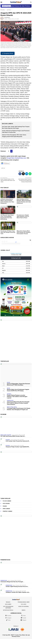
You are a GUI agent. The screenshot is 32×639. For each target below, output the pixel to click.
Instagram (9, 617)
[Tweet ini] (23, 173)
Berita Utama (4, 434)
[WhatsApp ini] (30, 173)
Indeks (23, 610)
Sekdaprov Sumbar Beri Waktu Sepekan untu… (18, 592)
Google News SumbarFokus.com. (16, 158)
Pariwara (9, 393)
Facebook (9, 615)
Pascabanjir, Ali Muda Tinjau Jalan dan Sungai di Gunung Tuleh (8, 232)
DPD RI (3, 168)
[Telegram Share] (26, 173)
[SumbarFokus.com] (16, 2)
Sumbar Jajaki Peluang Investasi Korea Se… (17, 586)
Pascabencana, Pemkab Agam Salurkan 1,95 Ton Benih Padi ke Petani (23, 216)
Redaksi (8, 602)
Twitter (24, 615)
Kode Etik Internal (23, 606)
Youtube (24, 617)
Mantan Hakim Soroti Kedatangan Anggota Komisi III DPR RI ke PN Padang (18, 390)
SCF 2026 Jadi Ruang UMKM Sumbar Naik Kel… (13, 436)
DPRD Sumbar (6, 508)
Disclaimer (8, 604)
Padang (5, 506)
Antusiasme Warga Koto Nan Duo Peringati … (12, 581)
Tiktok (9, 620)
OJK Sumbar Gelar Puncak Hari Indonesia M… (18, 441)
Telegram (24, 620)
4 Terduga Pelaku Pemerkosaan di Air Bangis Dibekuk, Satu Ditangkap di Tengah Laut (18, 409)
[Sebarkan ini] (19, 173)
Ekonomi (9, 434)
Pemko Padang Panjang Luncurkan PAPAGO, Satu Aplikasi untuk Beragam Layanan (17, 396)
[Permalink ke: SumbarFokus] (2, 18)
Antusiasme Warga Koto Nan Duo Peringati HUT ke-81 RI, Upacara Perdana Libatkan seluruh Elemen (18, 403)
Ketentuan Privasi (8, 610)
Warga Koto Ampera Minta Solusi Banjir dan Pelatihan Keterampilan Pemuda (24, 232)
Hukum (8, 382)
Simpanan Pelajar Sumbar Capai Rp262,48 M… (18, 446)
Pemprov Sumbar (7, 511)
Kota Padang (6, 503)
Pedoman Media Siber (23, 602)
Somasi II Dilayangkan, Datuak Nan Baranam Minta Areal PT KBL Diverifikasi (18, 384)
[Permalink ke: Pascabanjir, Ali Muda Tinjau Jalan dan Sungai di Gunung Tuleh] (8, 226)
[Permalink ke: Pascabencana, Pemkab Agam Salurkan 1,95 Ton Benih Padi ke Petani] (24, 210)
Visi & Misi (23, 604)
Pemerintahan (10, 400)
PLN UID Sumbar (7, 501)
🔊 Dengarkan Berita (7, 53)
